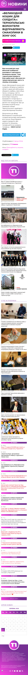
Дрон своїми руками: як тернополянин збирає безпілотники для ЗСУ (13, 415)
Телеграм (16, 47)
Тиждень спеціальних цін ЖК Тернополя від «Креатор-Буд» (11, 553)
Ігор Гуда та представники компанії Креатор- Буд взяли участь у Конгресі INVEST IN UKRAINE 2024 (14, 510)
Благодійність (12, 147)
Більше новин (14, 598)
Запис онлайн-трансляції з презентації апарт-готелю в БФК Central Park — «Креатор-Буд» (13, 294)
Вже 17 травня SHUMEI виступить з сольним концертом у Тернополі (11, 182)
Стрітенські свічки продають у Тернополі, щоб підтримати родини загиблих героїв (12, 438)
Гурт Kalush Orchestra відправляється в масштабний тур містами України (13, 247)
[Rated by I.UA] (5, 671)
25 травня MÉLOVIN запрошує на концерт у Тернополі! (11, 571)
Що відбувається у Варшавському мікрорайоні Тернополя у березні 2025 (13, 226)
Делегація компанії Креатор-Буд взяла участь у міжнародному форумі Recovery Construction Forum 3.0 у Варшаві (13, 270)
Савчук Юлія (18, 141)
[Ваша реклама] (14, 40)
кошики (20, 147)
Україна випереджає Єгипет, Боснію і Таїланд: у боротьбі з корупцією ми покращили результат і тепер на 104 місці (14, 348)
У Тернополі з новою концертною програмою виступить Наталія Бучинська (12, 499)
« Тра (2, 636)
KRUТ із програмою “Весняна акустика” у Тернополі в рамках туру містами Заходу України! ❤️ (14, 593)
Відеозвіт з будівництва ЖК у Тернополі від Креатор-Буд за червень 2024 (11, 533)
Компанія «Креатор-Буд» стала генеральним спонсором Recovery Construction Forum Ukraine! (12, 582)
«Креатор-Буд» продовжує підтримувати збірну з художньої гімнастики (13, 204)
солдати (5, 149)
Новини (17, 4)
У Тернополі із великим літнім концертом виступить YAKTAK (11, 543)
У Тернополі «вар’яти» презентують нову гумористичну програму (12, 562)
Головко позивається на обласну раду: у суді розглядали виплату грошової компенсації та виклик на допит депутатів (13, 324)
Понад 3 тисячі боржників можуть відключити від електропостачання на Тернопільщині (13, 371)
